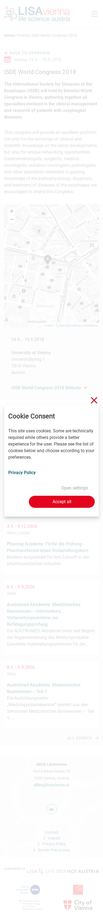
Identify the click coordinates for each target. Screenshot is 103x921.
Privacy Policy (22, 472)
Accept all (61, 501)
